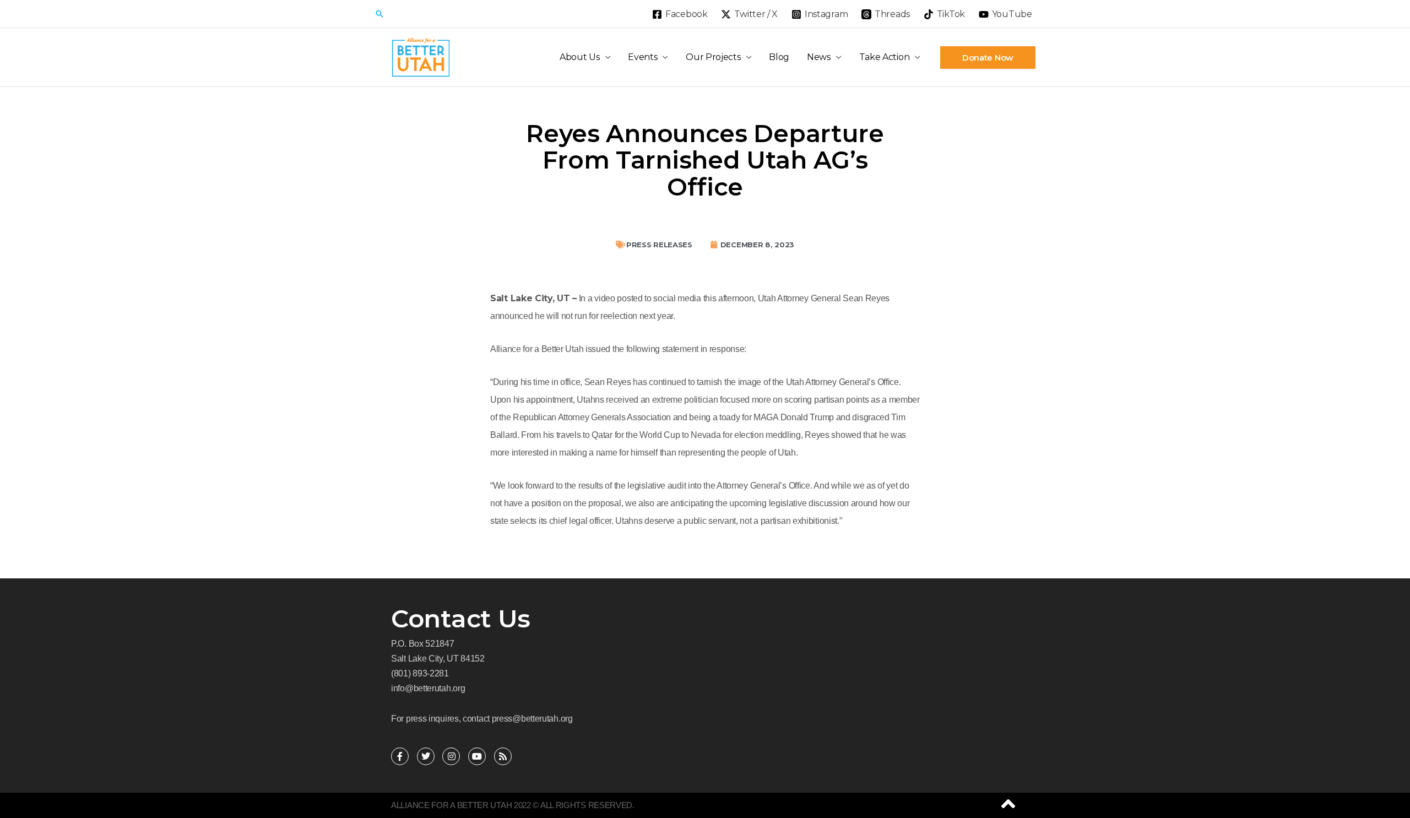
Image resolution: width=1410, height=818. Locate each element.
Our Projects (713, 57)
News (819, 57)
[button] (379, 14)
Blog (779, 57)
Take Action (884, 57)
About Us (580, 57)
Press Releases (659, 244)
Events (642, 57)
